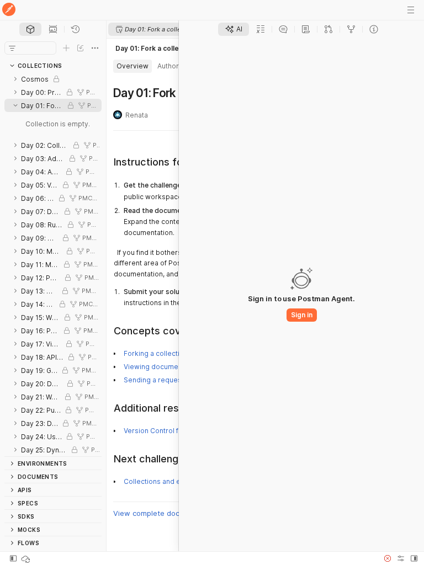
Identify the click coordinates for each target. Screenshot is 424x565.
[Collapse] (15, 105)
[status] (26, 558)
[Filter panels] (12, 48)
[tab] (30, 29)
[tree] (53, 264)
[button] (387, 558)
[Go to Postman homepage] (8, 10)
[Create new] (66, 48)
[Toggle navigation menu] (410, 10)
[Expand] (15, 78)
